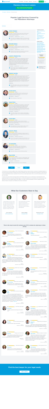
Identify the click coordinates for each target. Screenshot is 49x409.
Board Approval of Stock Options (40, 38)
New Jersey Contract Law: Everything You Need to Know (41, 46)
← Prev (11, 167)
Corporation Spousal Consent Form (41, 31)
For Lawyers (35, 1)
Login (45, 1)
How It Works (21, 1)
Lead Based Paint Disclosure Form (41, 34)
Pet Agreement (39, 32)
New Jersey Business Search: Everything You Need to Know (41, 49)
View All (19, 167)
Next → (26, 167)
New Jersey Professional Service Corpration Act (40, 43)
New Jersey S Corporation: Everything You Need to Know (41, 44)
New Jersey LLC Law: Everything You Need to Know (41, 48)
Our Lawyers (26, 1)
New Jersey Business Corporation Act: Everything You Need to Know (41, 52)
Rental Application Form (40, 35)
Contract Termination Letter (40, 37)
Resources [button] (30, 1)
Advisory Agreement (40, 36)
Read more (15, 301)
